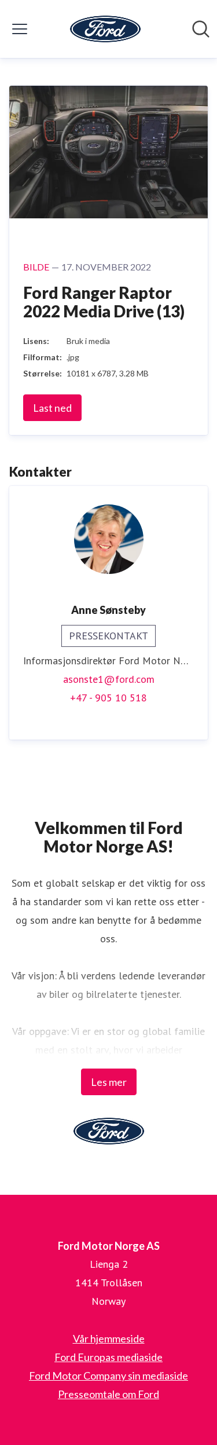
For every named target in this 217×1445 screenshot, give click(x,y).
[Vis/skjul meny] (19, 29)
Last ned (52, 407)
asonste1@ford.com (109, 679)
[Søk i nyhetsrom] (201, 29)
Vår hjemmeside (109, 1338)
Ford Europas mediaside (108, 1357)
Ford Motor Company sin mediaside (108, 1375)
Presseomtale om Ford (108, 1394)
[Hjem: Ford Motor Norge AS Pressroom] (105, 29)
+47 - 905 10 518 (108, 697)
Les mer (109, 1081)
